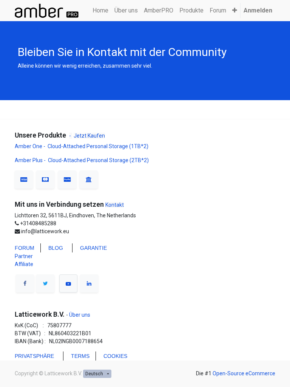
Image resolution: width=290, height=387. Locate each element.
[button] (234, 10)
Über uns (79, 315)
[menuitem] (100, 10)
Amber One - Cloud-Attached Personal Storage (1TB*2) (82, 146)
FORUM (24, 248)
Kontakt (114, 205)
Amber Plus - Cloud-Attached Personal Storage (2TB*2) (82, 160)
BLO (53, 248)
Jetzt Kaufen (89, 136)
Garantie (93, 248)
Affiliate (24, 264)
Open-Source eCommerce (244, 373)
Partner (24, 256)
